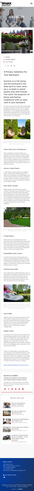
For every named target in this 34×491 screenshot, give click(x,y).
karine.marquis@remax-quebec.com (15, 470)
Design (7, 57)
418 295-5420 (9, 468)
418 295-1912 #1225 (10, 467)
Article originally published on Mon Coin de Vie (16, 365)
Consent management (22, 486)
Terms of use (13, 486)
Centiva (19, 489)
